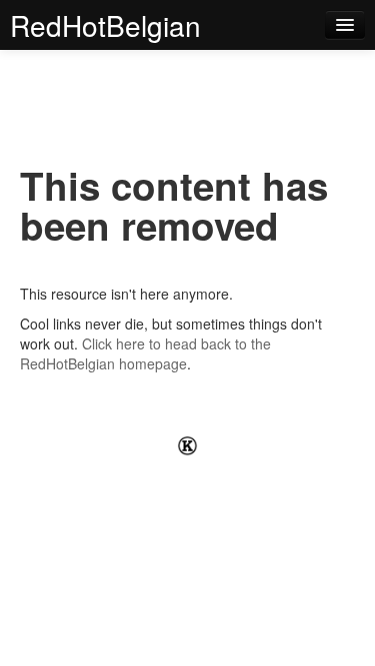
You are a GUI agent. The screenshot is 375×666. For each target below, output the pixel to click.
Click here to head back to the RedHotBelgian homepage (145, 353)
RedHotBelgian (105, 25)
